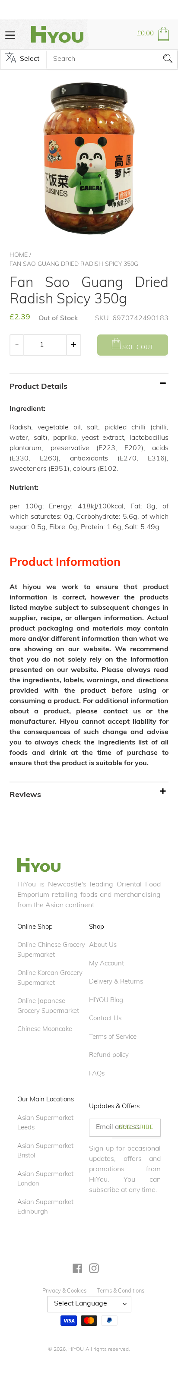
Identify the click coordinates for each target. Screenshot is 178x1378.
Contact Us (105, 1018)
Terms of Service (113, 1037)
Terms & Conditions (120, 1291)
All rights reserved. (108, 1349)
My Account (106, 964)
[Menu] (10, 34)
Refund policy (109, 1055)
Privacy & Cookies (64, 1291)
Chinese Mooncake (44, 1029)
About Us (103, 945)
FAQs (97, 1074)
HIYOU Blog (106, 1000)
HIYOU (76, 1349)
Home (19, 255)
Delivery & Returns (116, 982)
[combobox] (112, 59)
